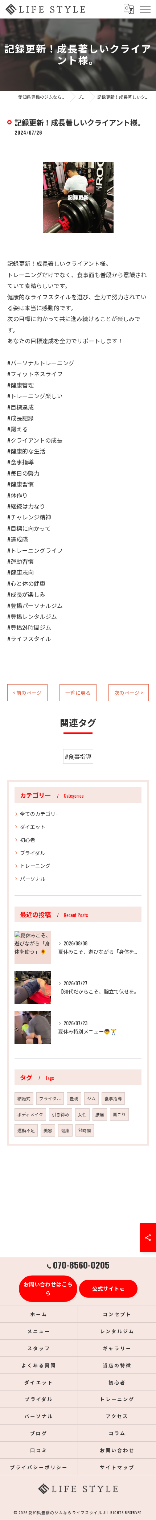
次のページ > (128, 692)
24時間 (84, 1130)
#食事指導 (78, 756)
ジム (91, 1098)
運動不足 (26, 1130)
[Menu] (144, 9)
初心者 (27, 839)
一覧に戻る (78, 692)
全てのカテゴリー (40, 813)
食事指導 (113, 1098)
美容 (48, 1130)
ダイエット (32, 826)
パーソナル (32, 878)
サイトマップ (117, 1467)
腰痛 (99, 1114)
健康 (65, 1130)
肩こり (119, 1114)
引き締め (60, 1114)
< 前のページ (27, 692)
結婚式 (23, 1098)
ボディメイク (30, 1114)
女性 (82, 1114)
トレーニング (35, 865)
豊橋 (74, 1098)
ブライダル (32, 852)
